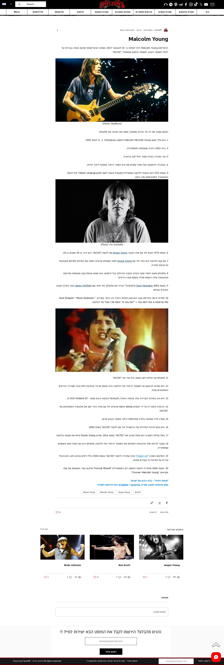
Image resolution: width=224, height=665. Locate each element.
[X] (201, 4)
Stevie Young (89, 492)
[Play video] (111, 340)
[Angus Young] (161, 547)
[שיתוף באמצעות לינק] (151, 502)
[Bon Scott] (112, 547)
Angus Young (124, 492)
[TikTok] (196, 4)
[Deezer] (181, 4)
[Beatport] (166, 4)
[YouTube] (206, 4)
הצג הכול (44, 529)
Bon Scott (124, 565)
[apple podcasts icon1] (176, 4)
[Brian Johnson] (62, 547)
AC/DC (138, 492)
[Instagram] (191, 4)
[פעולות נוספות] (57, 30)
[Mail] (212, 4)
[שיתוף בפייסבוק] (166, 502)
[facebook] (186, 4)
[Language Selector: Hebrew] (7, 4)
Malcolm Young (106, 492)
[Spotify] (171, 4)
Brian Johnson (72, 565)
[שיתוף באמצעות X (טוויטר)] (159, 502)
